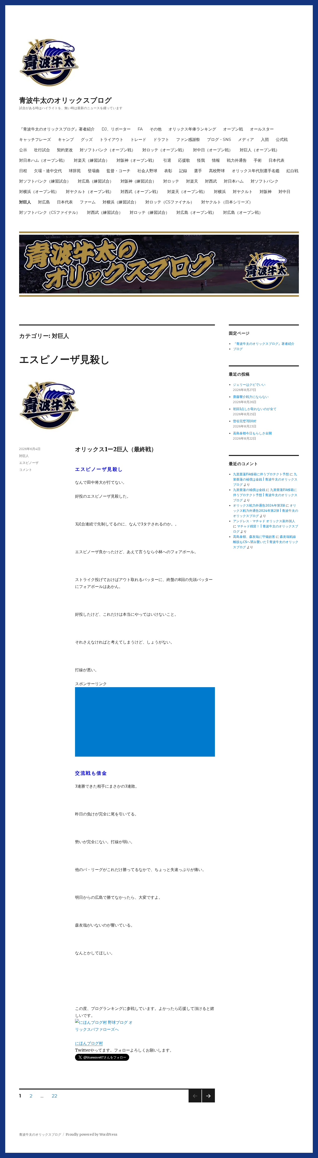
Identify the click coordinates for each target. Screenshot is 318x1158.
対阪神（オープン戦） (136, 160)
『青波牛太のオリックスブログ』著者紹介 (57, 129)
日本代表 (276, 160)
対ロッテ (171, 181)
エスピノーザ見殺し (64, 359)
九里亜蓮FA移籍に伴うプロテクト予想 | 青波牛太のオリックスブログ (265, 495)
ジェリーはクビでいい (249, 385)
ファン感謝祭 (188, 139)
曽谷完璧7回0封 (244, 421)
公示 (23, 150)
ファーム (88, 202)
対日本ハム (234, 181)
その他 (155, 129)
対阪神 (266, 191)
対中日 (284, 191)
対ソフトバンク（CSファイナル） (49, 212)
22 (54, 1096)
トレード (138, 139)
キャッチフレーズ (35, 139)
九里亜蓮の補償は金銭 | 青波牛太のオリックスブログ (265, 479)
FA (140, 129)
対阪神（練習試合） (138, 181)
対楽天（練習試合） (92, 160)
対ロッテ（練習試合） (149, 212)
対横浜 (220, 191)
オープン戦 (233, 129)
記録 (183, 170)
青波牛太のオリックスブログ (65, 100)
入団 (265, 139)
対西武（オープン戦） (140, 191)
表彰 (168, 170)
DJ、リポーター (116, 129)
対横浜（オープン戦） (39, 191)
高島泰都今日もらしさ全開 (252, 433)
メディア (246, 139)
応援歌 (184, 160)
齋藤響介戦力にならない (251, 397)
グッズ (87, 139)
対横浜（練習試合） (120, 202)
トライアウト (111, 139)
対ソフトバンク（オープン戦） (107, 150)
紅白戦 (292, 170)
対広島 (44, 202)
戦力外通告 (237, 160)
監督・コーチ (118, 170)
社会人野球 (147, 170)
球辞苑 (75, 170)
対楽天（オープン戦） (187, 191)
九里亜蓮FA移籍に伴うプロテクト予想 (261, 474)
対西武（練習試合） (105, 212)
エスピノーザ (29, 463)
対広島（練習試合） (96, 181)
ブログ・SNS (219, 139)
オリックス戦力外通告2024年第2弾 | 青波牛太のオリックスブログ (265, 510)
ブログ (238, 349)
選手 (198, 170)
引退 (167, 160)
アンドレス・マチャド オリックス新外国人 (264, 521)
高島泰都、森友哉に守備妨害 (254, 537)
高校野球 (217, 170)
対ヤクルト (243, 191)
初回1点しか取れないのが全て (255, 409)
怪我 (201, 160)
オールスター (262, 129)
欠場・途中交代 (48, 170)
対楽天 (192, 181)
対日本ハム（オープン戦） (43, 160)
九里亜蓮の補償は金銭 (249, 490)
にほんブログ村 (89, 1043)
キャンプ (66, 139)
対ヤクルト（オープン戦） (90, 191)
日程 (23, 170)
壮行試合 (42, 150)
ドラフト (161, 139)
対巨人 (25, 202)
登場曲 (94, 170)
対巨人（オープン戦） (259, 150)
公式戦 (282, 139)
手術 (258, 160)
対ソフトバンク (264, 181)
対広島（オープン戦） (196, 212)
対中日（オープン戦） (213, 150)
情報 (216, 160)
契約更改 (65, 150)
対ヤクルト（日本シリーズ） (227, 202)
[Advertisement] (146, 722)
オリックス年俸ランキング (192, 129)
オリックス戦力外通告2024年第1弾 (259, 505)
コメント (25, 470)
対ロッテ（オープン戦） (164, 150)
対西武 (211, 181)
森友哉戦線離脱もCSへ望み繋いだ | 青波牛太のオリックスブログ (265, 542)
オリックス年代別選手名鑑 (255, 170)
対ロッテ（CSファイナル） (169, 202)
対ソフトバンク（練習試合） (45, 181)
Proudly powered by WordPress (91, 1134)
